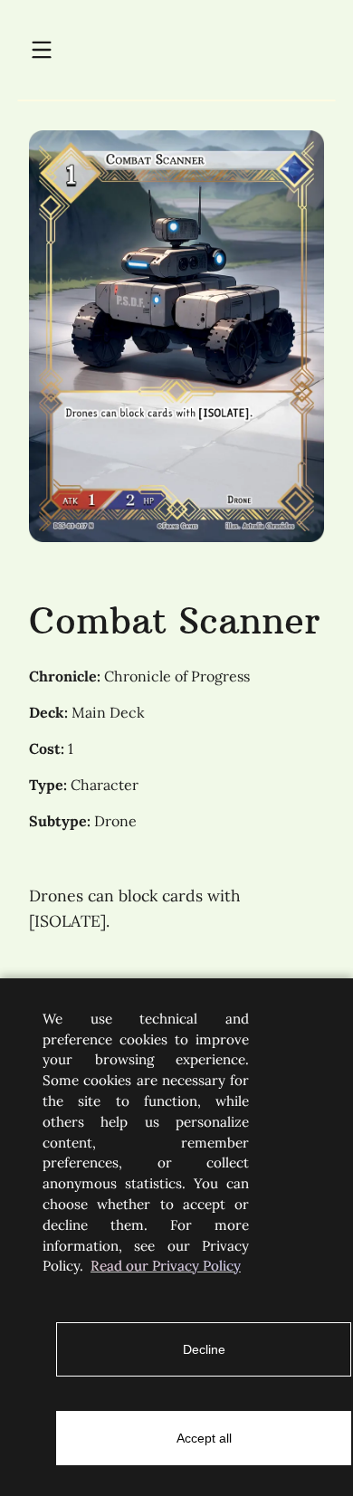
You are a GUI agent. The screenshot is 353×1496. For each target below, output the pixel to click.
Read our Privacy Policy (166, 1265)
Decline (204, 1349)
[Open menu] (41, 51)
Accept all (204, 1438)
